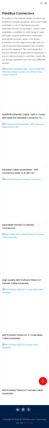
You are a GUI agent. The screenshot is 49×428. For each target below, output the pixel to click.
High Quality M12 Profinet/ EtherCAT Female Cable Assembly (21, 281)
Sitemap (29, 423)
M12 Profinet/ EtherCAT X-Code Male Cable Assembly (22, 336)
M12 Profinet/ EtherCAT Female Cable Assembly (22, 392)
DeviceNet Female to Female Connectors (18, 226)
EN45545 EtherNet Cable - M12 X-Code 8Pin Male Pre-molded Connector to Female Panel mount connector (23, 116)
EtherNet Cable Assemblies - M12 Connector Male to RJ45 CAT (20, 171)
